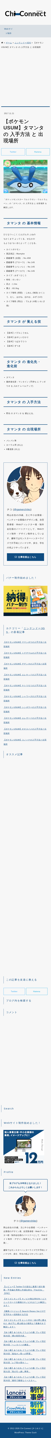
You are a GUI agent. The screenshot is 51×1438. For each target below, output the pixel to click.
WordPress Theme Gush (25, 1433)
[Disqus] (25, 1053)
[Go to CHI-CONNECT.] (2, 43)
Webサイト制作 (8, 31)
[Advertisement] (25, 78)
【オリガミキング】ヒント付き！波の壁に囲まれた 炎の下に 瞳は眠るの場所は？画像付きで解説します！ (24, 1323)
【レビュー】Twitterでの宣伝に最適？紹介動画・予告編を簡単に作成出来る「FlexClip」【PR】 (24, 1289)
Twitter (13, 152)
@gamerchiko (22, 509)
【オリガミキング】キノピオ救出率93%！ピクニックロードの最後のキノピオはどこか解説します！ (25, 1302)
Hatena (37, 152)
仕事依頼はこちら (27, 557)
